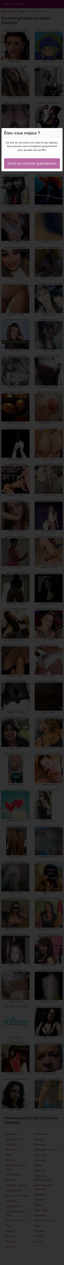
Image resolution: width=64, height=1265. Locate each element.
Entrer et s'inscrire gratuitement (32, 163)
